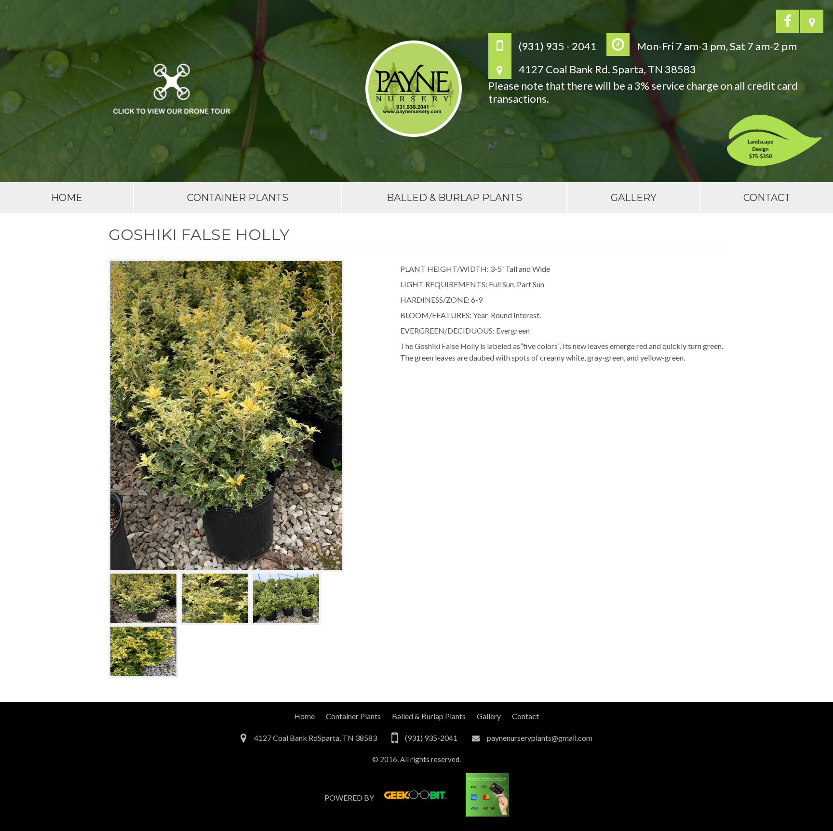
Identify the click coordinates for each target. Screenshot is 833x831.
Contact (767, 197)
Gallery (634, 197)
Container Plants (237, 197)
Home (66, 197)
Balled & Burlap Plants (454, 197)
